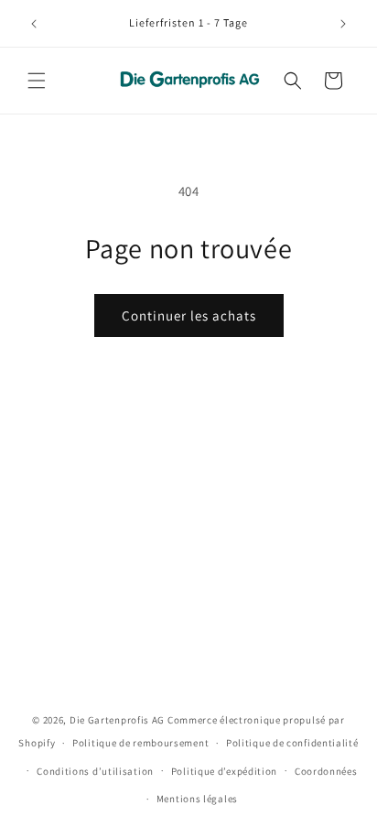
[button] (36, 80)
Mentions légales (197, 798)
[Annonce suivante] (343, 24)
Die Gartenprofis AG (117, 719)
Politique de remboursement (140, 742)
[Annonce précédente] (34, 24)
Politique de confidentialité (292, 742)
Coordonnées (326, 771)
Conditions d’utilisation (95, 771)
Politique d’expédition (224, 771)
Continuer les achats (189, 315)
